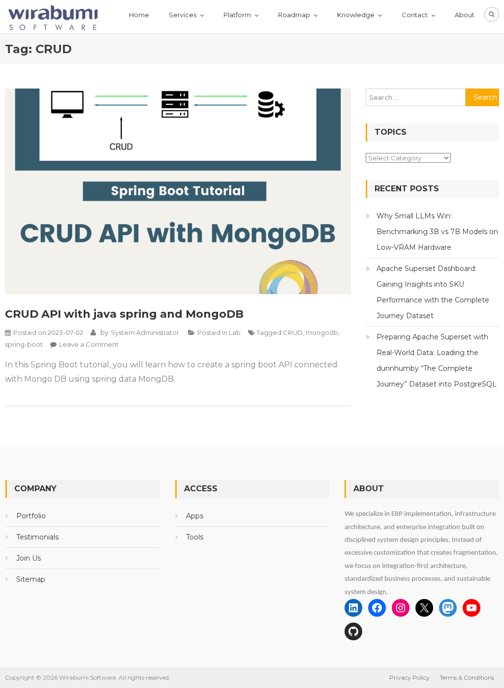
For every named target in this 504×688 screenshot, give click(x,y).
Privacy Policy (409, 677)
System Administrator (145, 332)
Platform (237, 15)
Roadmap (294, 15)
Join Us (28, 558)
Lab (235, 332)
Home (139, 15)
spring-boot (24, 344)
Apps (194, 515)
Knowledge (356, 15)
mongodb (322, 332)
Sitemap (30, 579)
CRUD (293, 332)
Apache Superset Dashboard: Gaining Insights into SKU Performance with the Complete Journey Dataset (433, 292)
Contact (415, 15)
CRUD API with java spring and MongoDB (124, 314)
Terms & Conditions (467, 677)
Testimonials (37, 537)
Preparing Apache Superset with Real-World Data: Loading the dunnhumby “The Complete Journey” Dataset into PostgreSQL (437, 360)
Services (182, 15)
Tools (194, 537)
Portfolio (31, 515)
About (464, 15)
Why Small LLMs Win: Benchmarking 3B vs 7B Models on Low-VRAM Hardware (437, 231)
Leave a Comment (89, 344)
